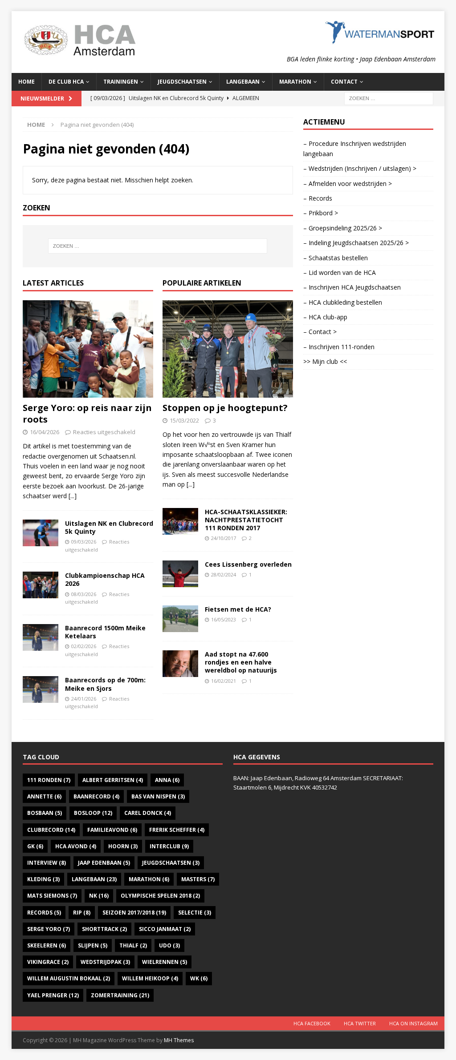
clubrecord (51, 830)
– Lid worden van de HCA (339, 272)
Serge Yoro (48, 929)
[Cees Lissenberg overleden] (180, 573)
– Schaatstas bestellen (335, 258)
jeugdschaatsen (171, 863)
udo (169, 945)
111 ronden (48, 780)
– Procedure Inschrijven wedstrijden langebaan (354, 148)
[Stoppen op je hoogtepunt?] (228, 349)
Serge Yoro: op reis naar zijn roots (87, 413)
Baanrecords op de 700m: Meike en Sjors (105, 684)
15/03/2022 (184, 420)
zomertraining (120, 995)
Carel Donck (147, 813)
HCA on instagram (413, 1023)
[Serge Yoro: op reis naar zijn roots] (88, 349)
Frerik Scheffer (176, 830)
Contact (344, 81)
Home (26, 81)
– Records (317, 198)
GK (35, 846)
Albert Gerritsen (112, 780)
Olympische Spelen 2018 (160, 895)
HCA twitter (360, 1023)
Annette (44, 796)
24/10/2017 (223, 538)
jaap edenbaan (104, 863)
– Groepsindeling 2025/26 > (342, 228)
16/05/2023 (223, 619)
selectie (194, 912)
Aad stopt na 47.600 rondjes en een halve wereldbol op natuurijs (241, 662)
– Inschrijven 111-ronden (339, 347)
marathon (149, 879)
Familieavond (112, 830)
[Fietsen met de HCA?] (180, 618)
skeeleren (46, 945)
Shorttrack (104, 929)
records (44, 912)
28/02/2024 (223, 574)
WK (199, 978)
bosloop (93, 813)
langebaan (94, 879)
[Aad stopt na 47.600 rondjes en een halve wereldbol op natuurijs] (180, 663)
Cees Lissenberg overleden (248, 564)
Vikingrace (48, 962)
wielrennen (164, 962)
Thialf (133, 945)
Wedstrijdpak (105, 962)
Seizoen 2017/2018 (134, 912)
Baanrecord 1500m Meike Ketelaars (105, 632)
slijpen (92, 945)
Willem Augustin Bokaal (68, 978)
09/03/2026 (83, 541)
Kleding (43, 879)
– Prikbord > (320, 213)
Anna (167, 780)
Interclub (169, 846)
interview (46, 863)
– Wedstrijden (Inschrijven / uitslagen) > (359, 168)
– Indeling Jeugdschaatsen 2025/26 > (356, 242)
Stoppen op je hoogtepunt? (225, 408)
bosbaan (44, 813)
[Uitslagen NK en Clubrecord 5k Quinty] (40, 533)
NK (99, 895)
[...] (73, 496)
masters (198, 879)
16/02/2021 (223, 680)
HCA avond (75, 846)
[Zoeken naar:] (388, 97)
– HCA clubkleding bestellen (342, 302)
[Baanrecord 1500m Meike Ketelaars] (40, 637)
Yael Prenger (53, 995)
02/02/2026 (83, 646)
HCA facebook (311, 1023)
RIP (81, 912)
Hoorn (123, 846)
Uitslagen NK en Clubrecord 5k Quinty (109, 527)
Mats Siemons (52, 895)
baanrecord (96, 796)
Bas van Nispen (158, 796)
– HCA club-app (325, 317)
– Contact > (320, 331)
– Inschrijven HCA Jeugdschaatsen (352, 287)
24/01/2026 (83, 698)
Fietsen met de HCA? (238, 609)
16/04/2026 (44, 432)
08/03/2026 (83, 594)
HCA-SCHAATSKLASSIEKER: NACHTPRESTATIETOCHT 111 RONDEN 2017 (246, 520)
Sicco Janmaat (165, 929)
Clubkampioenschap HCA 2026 (105, 579)
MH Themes (179, 1040)
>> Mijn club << (325, 361)
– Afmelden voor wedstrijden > (347, 183)
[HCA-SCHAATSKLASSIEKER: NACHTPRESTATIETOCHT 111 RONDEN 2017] (180, 521)
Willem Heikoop (150, 978)
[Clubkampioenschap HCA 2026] (40, 585)
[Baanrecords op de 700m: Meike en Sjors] (40, 689)
